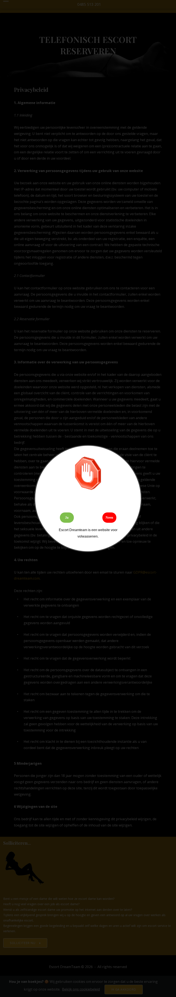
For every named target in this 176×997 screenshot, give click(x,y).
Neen (109, 517)
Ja (66, 517)
